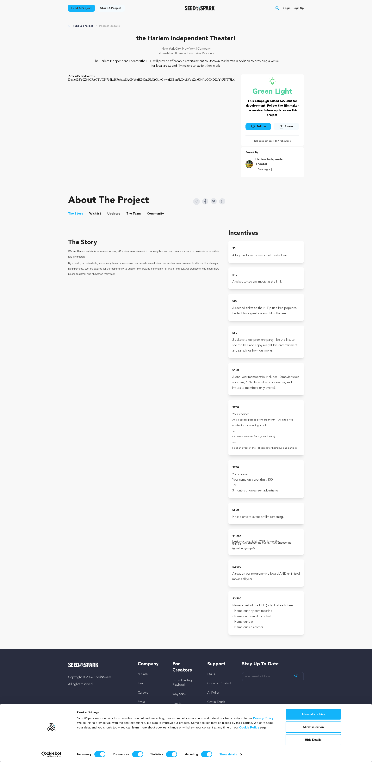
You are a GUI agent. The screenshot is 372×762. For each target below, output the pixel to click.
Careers (143, 692)
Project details (109, 26)
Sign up (299, 8)
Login (286, 8)
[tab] (75, 214)
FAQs (211, 674)
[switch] (137, 754)
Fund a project (83, 26)
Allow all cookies (313, 714)
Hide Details (313, 739)
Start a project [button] (110, 8)
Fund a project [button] (81, 8)
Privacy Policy (263, 718)
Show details (228, 754)
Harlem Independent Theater (270, 162)
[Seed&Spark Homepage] (200, 8)
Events (177, 703)
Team (141, 683)
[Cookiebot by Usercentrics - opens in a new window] (51, 754)
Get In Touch (216, 702)
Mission (143, 674)
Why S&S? (179, 694)
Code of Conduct (219, 683)
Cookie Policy (249, 727)
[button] (277, 8)
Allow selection (313, 727)
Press (141, 702)
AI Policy (213, 692)
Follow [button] (261, 126)
